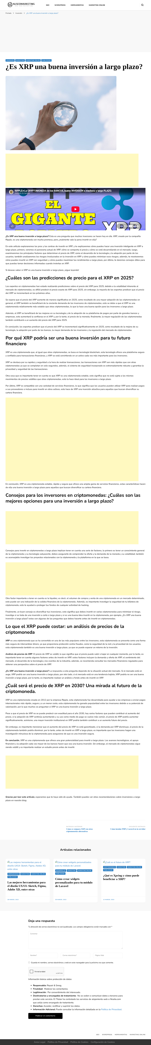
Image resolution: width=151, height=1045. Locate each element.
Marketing (20, 60)
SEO (47, 5)
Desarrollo (60, 870)
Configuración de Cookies (103, 1042)
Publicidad (46, 60)
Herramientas (77, 5)
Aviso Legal (39, 1042)
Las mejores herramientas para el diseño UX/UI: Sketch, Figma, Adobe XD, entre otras (26, 886)
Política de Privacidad (111, 1009)
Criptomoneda (109, 867)
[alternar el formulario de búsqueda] (142, 5)
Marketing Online (97, 5)
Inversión (10, 60)
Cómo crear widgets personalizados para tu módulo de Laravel (73, 882)
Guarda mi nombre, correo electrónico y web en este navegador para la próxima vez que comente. (72, 962)
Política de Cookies (79, 1042)
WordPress (60, 5)
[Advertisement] (75, 33)
